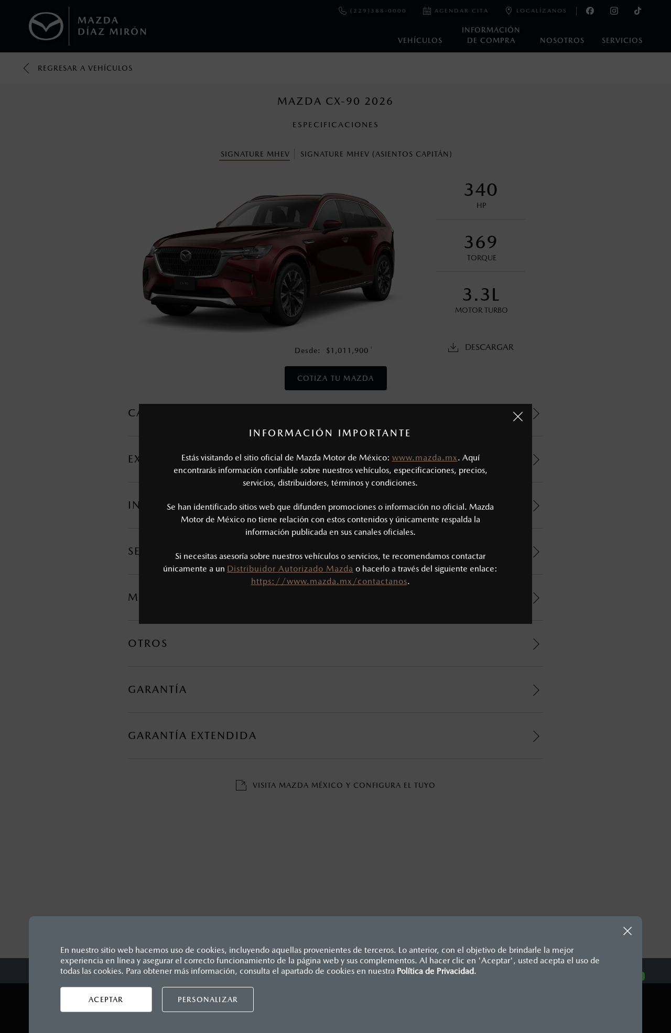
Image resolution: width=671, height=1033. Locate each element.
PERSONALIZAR (208, 999)
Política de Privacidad (435, 971)
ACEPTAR (106, 999)
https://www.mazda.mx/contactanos (329, 581)
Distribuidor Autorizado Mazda (290, 569)
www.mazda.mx (425, 458)
